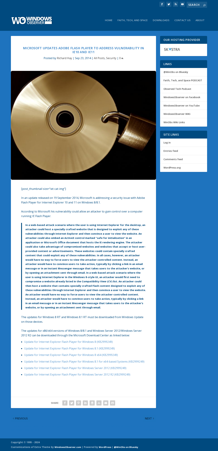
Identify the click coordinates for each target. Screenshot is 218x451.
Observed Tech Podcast (177, 88)
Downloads (161, 20)
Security (111, 58)
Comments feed (173, 159)
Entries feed (171, 150)
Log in (167, 142)
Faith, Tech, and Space (133, 20)
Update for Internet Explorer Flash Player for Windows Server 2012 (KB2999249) (75, 368)
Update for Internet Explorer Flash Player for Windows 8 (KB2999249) (68, 342)
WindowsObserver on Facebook (182, 97)
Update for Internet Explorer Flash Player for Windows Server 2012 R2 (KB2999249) (77, 374)
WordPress (105, 447)
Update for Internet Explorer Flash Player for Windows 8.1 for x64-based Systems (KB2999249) (84, 361)
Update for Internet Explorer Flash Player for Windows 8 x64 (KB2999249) (71, 355)
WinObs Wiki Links (174, 122)
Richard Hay (64, 58)
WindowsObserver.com (67, 447)
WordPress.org (172, 167)
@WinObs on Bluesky (176, 72)
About (200, 20)
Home (108, 20)
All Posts (99, 58)
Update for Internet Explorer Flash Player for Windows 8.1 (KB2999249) (69, 348)
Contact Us (182, 20)
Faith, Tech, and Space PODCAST (183, 80)
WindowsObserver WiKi (177, 114)
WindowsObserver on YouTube (182, 105)
